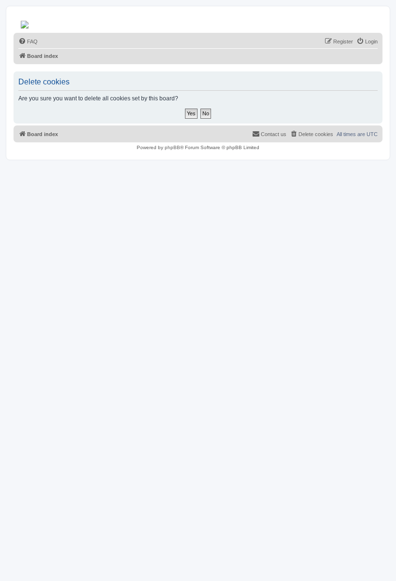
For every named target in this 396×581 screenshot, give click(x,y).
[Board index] (25, 22)
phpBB (172, 147)
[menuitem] (28, 41)
